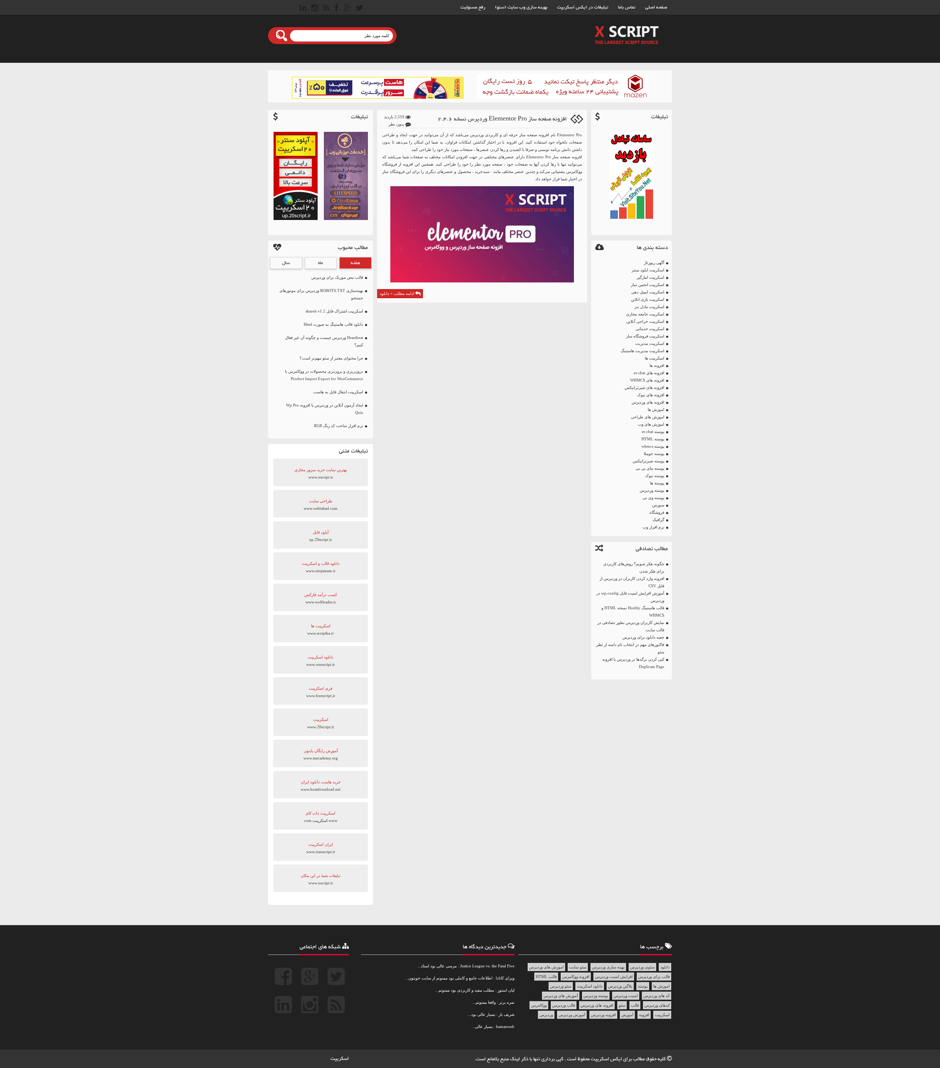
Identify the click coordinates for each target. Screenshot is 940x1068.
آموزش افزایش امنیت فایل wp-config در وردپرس (630, 597)
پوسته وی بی (653, 497)
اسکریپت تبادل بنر (649, 306)
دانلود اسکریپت (590, 986)
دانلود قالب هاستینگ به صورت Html (333, 324)
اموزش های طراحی (647, 417)
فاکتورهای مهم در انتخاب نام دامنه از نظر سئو (630, 648)
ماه (320, 263)
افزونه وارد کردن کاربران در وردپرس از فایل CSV (632, 582)
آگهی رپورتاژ (654, 262)
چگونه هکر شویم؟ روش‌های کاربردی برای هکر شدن (633, 567)
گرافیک (658, 519)
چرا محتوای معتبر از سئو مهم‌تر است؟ (331, 358)
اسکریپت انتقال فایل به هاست (338, 392)
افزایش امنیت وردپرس (614, 976)
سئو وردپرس (560, 986)
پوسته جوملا (654, 453)
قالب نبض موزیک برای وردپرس (337, 277)
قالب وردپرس (563, 1005)
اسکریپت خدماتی (650, 328)
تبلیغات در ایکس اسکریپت (582, 7)
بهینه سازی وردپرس (608, 967)
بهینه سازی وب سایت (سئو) (521, 7)
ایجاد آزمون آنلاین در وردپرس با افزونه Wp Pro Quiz (324, 409)
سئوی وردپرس (642, 967)
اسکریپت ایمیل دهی (647, 292)
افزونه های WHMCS (647, 380)
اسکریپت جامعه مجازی (645, 314)
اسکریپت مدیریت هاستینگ (642, 351)
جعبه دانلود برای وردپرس (643, 637)
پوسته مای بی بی (650, 468)
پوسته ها (657, 483)
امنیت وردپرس (626, 995)
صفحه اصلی (656, 7)
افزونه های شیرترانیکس (644, 387)
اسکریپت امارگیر (650, 277)
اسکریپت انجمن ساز (647, 284)
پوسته (643, 986)
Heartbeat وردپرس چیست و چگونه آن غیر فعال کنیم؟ (324, 341)
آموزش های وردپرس (560, 995)
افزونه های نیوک (650, 395)
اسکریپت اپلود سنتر (648, 270)
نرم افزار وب (653, 527)
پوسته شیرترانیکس (648, 461)
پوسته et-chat (653, 431)
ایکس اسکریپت (607, 1059)
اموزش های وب (651, 424)
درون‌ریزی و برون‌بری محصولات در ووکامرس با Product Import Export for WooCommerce (324, 375)
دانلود (665, 967)
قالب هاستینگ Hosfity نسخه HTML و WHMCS (632, 611)
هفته (355, 263)
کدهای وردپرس (657, 1005)
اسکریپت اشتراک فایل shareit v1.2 (334, 311)
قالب (635, 1005)
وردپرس (546, 1015)
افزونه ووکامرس (575, 976)
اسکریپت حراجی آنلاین (645, 321)
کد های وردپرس (656, 995)
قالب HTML (546, 976)
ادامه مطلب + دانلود (397, 293)
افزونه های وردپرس (648, 402)
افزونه (644, 1015)
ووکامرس (539, 1005)
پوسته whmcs (652, 446)
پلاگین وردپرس (620, 986)
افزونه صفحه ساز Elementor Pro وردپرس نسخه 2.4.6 (502, 119)
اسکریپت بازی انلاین (647, 299)
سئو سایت (577, 967)
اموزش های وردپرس (546, 967)
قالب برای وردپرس (654, 976)
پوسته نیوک (654, 475)
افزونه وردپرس (603, 1015)
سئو (622, 1005)
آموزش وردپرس (571, 1015)
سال (286, 263)
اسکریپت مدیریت (649, 343)
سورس (658, 505)
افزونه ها (657, 365)
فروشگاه (657, 512)
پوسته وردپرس (652, 490)
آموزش (627, 1015)
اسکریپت (662, 1015)
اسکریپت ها (654, 358)
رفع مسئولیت (472, 7)
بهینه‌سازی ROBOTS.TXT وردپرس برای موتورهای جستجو (321, 294)
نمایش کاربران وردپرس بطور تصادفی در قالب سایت (630, 626)
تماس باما (627, 7)
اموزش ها (656, 409)
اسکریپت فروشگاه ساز (645, 336)
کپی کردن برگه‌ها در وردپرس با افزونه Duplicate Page (633, 663)
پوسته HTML (652, 439)
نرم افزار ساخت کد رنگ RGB (338, 425)
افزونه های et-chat (649, 373)
